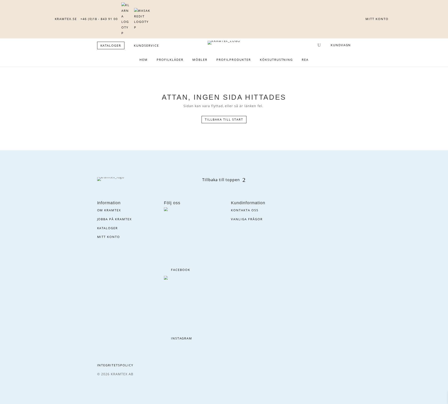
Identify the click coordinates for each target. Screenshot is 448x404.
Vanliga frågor (246, 219)
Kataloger (107, 228)
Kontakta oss (244, 210)
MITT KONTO (377, 19)
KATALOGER (110, 45)
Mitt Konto (108, 237)
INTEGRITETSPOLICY (115, 365)
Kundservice (146, 45)
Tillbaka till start (224, 119)
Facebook (180, 270)
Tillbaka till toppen (221, 179)
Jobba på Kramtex (114, 219)
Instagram (181, 338)
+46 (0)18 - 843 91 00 (99, 19)
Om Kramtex (109, 210)
